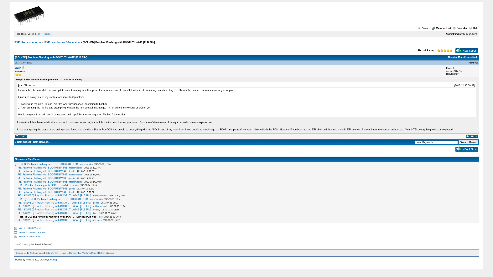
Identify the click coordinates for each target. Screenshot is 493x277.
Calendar (462, 28)
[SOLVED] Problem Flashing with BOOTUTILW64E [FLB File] (49, 164)
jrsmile (89, 164)
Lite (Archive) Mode (87, 253)
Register (47, 34)
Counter (97, 220)
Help (475, 28)
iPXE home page (36, 253)
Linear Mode (471, 57)
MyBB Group (51, 260)
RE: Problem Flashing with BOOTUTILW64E (42, 167)
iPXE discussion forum (28, 42)
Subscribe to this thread (30, 236)
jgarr (95, 213)
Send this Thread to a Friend (32, 232)
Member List (443, 28)
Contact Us (21, 253)
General (72, 42)
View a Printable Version (30, 228)
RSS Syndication (106, 253)
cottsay (96, 210)
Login (37, 34)
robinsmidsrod (75, 168)
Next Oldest (24, 141)
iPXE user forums (54, 42)
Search (426, 28)
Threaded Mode (456, 57)
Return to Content (68, 253)
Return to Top (51, 253)
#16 (476, 63)
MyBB (28, 260)
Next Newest (40, 141)
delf (18, 68)
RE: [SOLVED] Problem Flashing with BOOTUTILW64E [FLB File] (54, 195)
